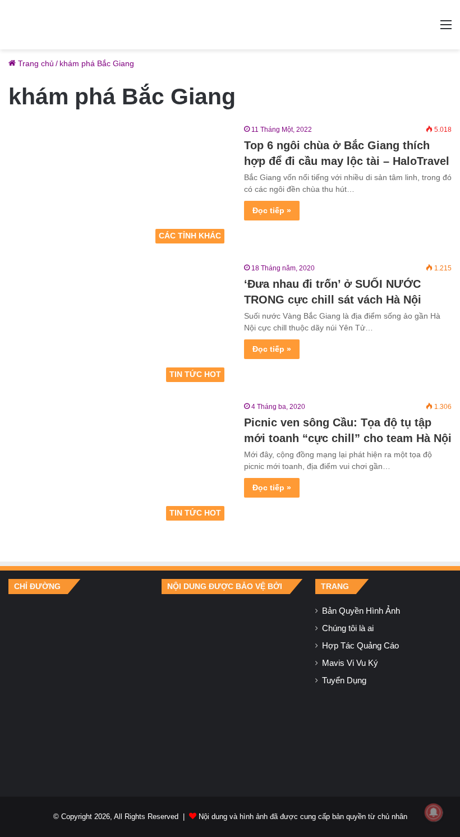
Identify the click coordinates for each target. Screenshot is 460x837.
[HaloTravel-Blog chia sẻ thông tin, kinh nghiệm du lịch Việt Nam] (230, 25)
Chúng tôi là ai (348, 628)
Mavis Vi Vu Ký (350, 663)
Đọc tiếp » (271, 210)
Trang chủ (35, 63)
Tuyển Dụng (344, 680)
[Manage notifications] (434, 812)
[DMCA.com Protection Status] (230, 686)
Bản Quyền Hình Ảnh (361, 610)
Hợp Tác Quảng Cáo (360, 645)
